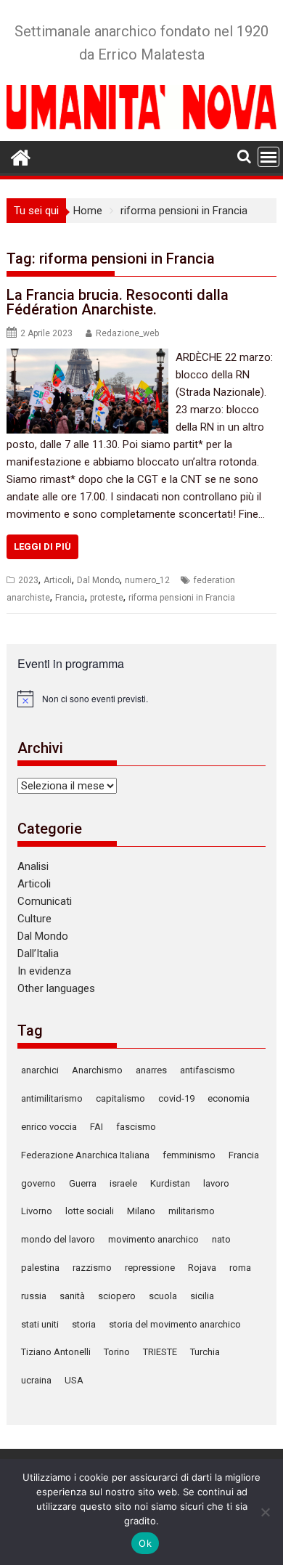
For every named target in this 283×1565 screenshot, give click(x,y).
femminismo (189, 1155)
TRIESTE (160, 1351)
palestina (40, 1267)
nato (221, 1239)
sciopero (117, 1295)
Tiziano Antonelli (56, 1351)
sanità (72, 1295)
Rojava (202, 1267)
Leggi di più (42, 546)
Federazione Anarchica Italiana (85, 1155)
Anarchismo (97, 1070)
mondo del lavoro (58, 1239)
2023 (28, 580)
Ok (145, 1543)
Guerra (83, 1183)
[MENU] (268, 157)
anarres (151, 1070)
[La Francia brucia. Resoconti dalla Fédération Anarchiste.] (87, 357)
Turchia (205, 1351)
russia (33, 1295)
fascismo (136, 1126)
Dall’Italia (38, 953)
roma (240, 1267)
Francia (70, 598)
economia (229, 1098)
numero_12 (147, 580)
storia (84, 1324)
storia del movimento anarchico (175, 1324)
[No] (265, 1512)
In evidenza (44, 970)
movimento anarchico (153, 1239)
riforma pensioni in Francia (181, 598)
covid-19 (176, 1098)
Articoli (58, 580)
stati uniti (40, 1324)
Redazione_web (127, 333)
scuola (163, 1295)
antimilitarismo (52, 1098)
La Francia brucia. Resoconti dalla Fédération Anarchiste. (118, 302)
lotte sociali (89, 1211)
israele (123, 1183)
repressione (150, 1267)
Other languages (56, 988)
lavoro (216, 1183)
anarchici (40, 1070)
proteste (106, 598)
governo (38, 1183)
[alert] (141, 698)
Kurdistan (170, 1183)
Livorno (36, 1211)
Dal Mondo (98, 580)
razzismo (92, 1267)
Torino (117, 1351)
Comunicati (44, 901)
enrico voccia (49, 1126)
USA (74, 1380)
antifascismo (207, 1070)
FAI (96, 1126)
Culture (34, 918)
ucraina (36, 1380)
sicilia (202, 1295)
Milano (141, 1211)
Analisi (33, 866)
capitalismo (120, 1098)
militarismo (191, 1211)
